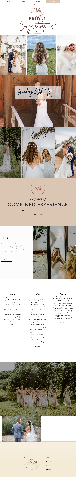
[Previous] (9, 101)
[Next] (66, 101)
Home (47, 453)
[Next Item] (73, 55)
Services (48, 461)
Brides (47, 465)
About (47, 457)
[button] (37, 346)
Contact (48, 470)
